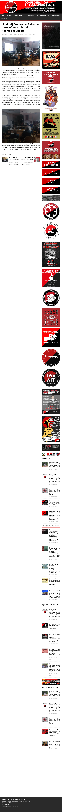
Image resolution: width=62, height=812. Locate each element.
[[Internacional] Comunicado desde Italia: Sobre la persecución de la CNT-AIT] (45, 492)
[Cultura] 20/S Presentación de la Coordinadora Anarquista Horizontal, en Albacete (54, 652)
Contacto (4, 19)
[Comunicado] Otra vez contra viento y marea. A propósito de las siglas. (54, 503)
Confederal (46, 459)
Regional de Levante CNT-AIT (51, 605)
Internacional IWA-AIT (50, 688)
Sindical (30, 34)
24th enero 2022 (8, 34)
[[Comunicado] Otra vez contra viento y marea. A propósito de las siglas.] (45, 504)
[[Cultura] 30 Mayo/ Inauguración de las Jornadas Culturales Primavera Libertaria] (45, 582)
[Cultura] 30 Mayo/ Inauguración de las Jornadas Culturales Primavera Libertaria (54, 581)
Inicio (2, 15)
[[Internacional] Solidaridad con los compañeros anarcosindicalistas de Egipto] (45, 733)
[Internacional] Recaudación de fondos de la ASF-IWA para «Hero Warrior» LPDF (54, 465)
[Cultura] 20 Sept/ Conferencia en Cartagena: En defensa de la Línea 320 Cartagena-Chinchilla (54, 638)
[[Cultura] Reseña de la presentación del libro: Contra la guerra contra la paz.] (45, 745)
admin (15, 34)
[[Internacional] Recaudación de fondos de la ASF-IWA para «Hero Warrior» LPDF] (45, 465)
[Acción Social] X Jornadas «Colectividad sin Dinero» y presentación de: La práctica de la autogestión (54, 568)
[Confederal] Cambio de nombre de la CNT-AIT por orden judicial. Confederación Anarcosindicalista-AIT (54, 478)
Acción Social (31, 15)
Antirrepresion (41, 15)
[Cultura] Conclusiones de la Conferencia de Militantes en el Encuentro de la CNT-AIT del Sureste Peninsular (54, 668)
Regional (26, 34)
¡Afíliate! (9, 15)
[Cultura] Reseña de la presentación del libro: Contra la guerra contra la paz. (54, 744)
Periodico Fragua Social (50, 526)
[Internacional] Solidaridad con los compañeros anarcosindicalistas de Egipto (54, 732)
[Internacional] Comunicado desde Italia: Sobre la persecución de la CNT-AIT (54, 491)
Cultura (21, 34)
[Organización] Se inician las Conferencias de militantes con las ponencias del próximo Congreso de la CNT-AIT (54, 515)
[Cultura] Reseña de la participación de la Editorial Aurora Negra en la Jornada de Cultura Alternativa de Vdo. (54, 594)
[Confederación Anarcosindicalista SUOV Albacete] (31, 13)
